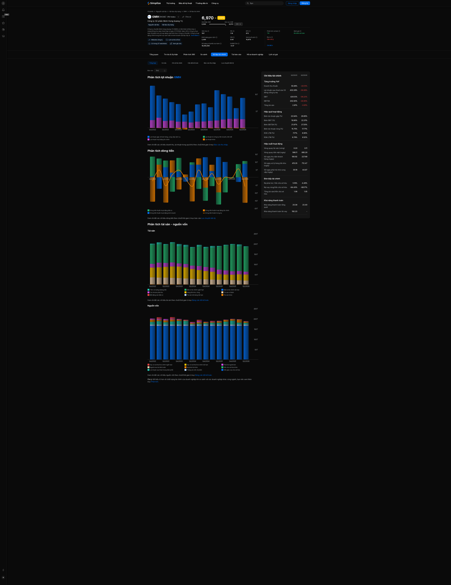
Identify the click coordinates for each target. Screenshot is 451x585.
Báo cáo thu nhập (221, 145)
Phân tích (154, 382)
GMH (177, 77)
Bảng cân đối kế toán (200, 300)
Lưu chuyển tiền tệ (208, 218)
